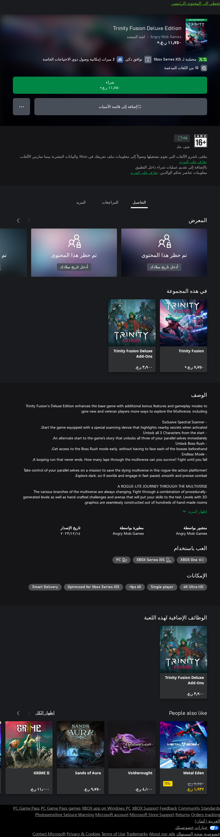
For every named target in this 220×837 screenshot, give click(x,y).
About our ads (162, 833)
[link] (183, 335)
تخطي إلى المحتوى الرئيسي (195, 3)
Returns (182, 814)
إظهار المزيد (197, 511)
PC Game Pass (26, 808)
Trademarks (137, 833)
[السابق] (29, 220)
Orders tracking (205, 814)
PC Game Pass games (61, 808)
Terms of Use (113, 833)
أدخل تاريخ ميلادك (164, 267)
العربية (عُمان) (207, 821)
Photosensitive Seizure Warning (64, 814)
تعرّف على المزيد (193, 161)
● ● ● (21, 106)
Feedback (168, 808)
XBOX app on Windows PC (106, 808)
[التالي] (18, 220)
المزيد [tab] (81, 202)
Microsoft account (112, 814)
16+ (184, 138)
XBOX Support (145, 808)
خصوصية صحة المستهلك (198, 833)
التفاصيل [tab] (139, 202)
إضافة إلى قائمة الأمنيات (118, 106)
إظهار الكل (44, 712)
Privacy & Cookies (83, 833)
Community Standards (199, 808)
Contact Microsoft (48, 833)
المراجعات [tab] (110, 202)
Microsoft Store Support (152, 814)
